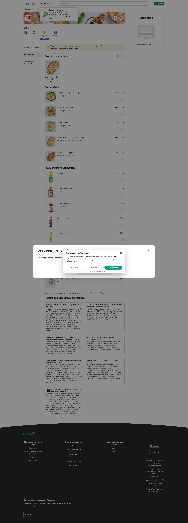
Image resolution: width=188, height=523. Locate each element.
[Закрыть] (148, 250)
